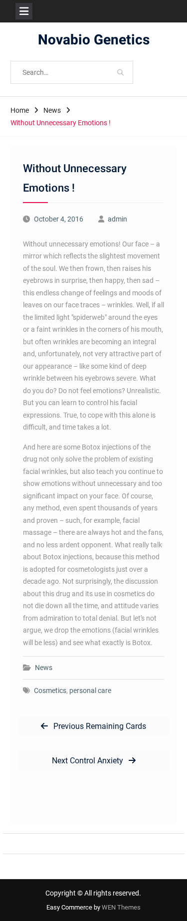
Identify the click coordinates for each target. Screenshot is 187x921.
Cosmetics (50, 690)
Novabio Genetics (94, 40)
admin (117, 219)
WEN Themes (121, 907)
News (43, 668)
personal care (90, 690)
